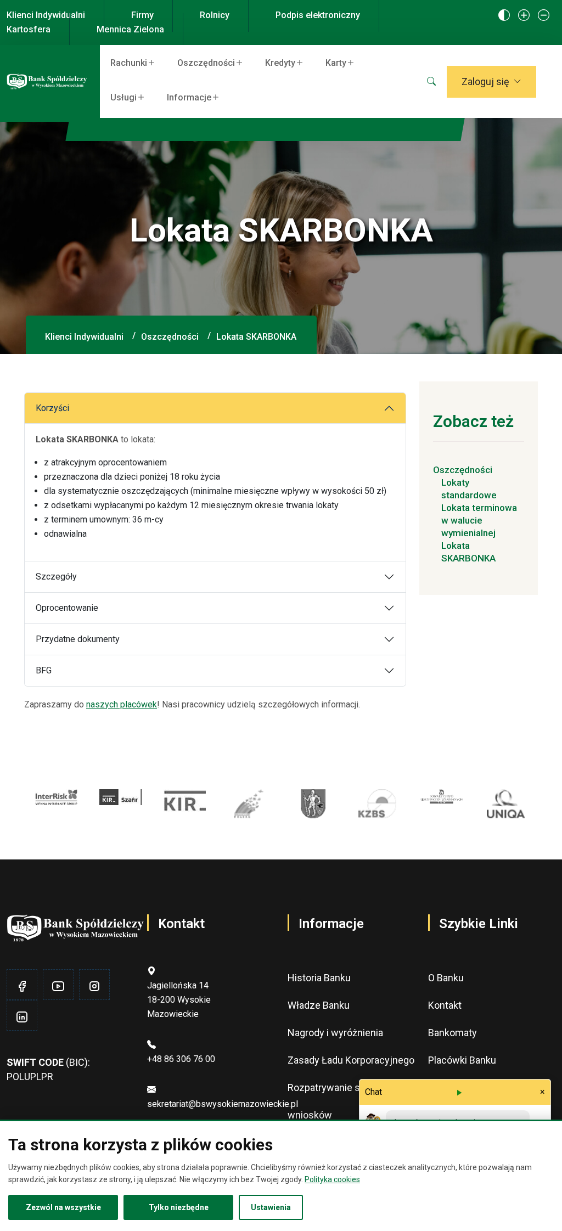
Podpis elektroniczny (318, 15)
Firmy (142, 15)
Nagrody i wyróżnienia (335, 1032)
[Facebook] (22, 986)
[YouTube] (58, 986)
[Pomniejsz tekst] (543, 16)
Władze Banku (319, 1005)
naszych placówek (121, 704)
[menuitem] (135, 62)
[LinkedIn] (22, 1017)
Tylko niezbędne (179, 1207)
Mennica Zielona (130, 29)
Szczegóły (56, 576)
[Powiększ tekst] (524, 16)
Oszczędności (170, 336)
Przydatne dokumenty (78, 639)
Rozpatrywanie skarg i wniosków (335, 1101)
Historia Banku (319, 977)
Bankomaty (452, 1032)
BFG (44, 670)
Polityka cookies (332, 1179)
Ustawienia (271, 1207)
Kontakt (445, 1005)
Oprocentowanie (67, 608)
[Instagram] (94, 986)
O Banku (446, 977)
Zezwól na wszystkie (63, 1207)
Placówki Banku (462, 1060)
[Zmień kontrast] (504, 16)
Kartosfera (28, 29)
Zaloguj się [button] (485, 81)
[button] (431, 81)
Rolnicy (214, 15)
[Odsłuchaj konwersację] (459, 1092)
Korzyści (52, 408)
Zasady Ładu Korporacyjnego (351, 1060)
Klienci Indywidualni (46, 15)
